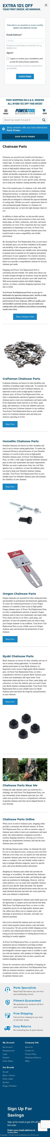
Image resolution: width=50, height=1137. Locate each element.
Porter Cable (8, 1079)
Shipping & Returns (33, 1057)
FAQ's (27, 1061)
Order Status (8, 1061)
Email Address (14, 35)
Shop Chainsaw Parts (25, 317)
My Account (7, 1047)
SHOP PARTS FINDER (25, 137)
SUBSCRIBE (25, 76)
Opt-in (10, 53)
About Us (29, 1047)
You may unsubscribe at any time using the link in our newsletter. (24, 67)
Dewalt (5, 1072)
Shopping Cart (8, 1050)
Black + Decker (9, 1075)
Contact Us (29, 1050)
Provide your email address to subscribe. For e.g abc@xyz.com (24, 47)
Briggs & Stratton (10, 1086)
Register (6, 1057)
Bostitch (6, 1082)
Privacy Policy (30, 1054)
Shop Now (10, 424)
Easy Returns (22, 1026)
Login (5, 1054)
